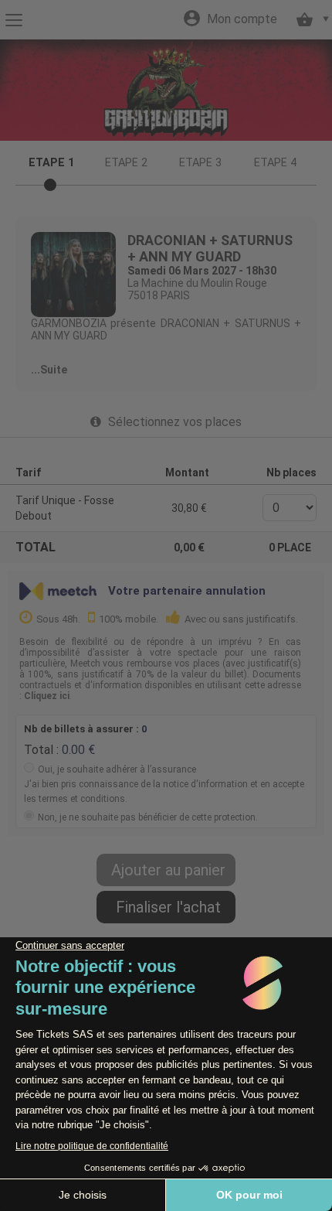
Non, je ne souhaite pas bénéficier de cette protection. (148, 817)
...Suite (49, 369)
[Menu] (13, 20)
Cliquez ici (46, 696)
